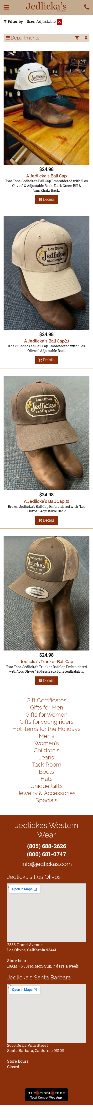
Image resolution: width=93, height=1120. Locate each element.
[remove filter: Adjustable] (59, 21)
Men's (46, 736)
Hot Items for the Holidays (46, 728)
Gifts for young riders (47, 721)
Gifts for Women (46, 714)
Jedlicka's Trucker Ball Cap (46, 661)
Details (48, 199)
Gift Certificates (46, 700)
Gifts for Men (46, 707)
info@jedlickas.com (46, 864)
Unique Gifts (46, 786)
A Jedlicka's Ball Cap (46, 175)
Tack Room (46, 764)
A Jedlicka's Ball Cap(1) (46, 340)
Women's (46, 743)
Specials (47, 800)
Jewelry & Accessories (46, 793)
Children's (46, 750)
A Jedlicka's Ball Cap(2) (46, 501)
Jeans (46, 757)
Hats (47, 778)
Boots (46, 771)
